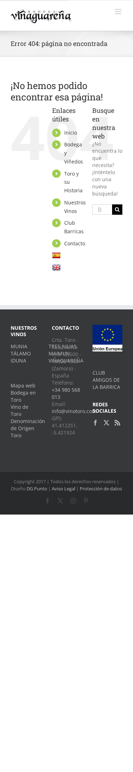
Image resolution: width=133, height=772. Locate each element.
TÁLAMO (21, 353)
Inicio (70, 132)
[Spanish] (57, 255)
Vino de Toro (19, 410)
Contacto (74, 243)
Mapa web (23, 385)
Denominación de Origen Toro (25, 428)
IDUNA (18, 360)
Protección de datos (101, 488)
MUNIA (19, 346)
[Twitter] (106, 423)
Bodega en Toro (23, 396)
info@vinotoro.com (74, 411)
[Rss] (117, 423)
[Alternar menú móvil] (118, 11)
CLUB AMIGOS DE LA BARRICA (106, 379)
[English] (57, 267)
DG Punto (37, 488)
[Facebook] (95, 423)
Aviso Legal (63, 488)
